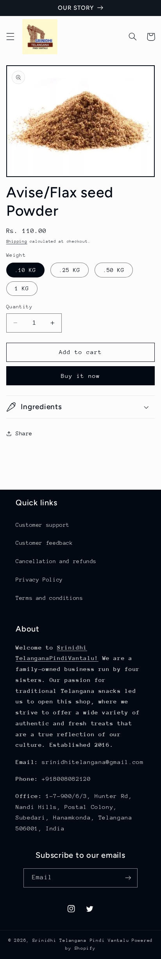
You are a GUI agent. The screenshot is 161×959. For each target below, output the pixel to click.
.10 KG (25, 270)
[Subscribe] (128, 877)
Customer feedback (44, 543)
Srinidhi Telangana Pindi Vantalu (80, 940)
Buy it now (80, 375)
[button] (10, 37)
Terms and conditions (49, 598)
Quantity (19, 307)
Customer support (43, 525)
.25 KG (69, 270)
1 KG (22, 288)
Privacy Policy (39, 579)
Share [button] (24, 433)
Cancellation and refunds (56, 561)
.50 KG (113, 270)
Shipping (16, 241)
